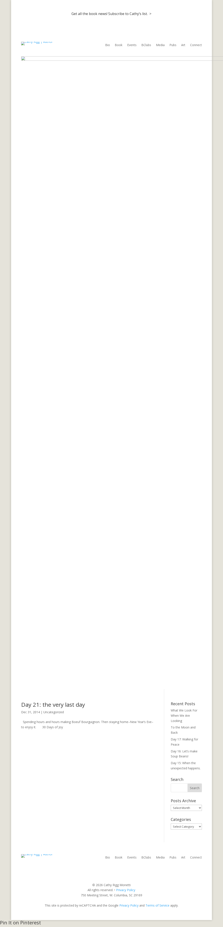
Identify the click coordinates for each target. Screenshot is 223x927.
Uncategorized (53, 712)
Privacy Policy (125, 890)
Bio (107, 45)
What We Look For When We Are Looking (184, 715)
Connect (196, 45)
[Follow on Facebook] (180, 869)
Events (132, 45)
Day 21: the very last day (53, 704)
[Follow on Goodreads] (198, 869)
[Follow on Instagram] (189, 869)
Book (118, 45)
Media (160, 45)
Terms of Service (157, 905)
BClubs (146, 45)
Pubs (172, 45)
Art (183, 45)
